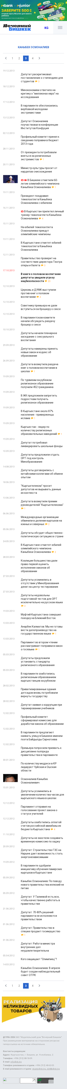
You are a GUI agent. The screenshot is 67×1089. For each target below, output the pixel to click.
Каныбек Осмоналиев (33, 47)
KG (46, 28)
